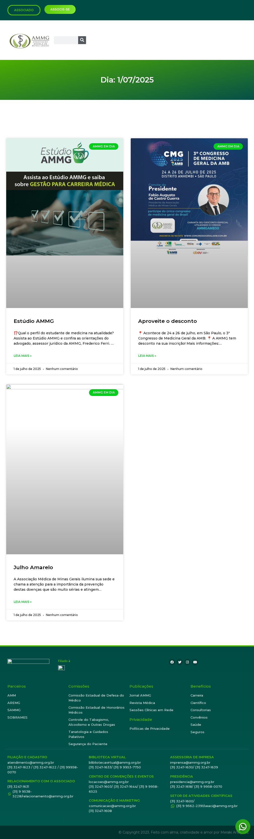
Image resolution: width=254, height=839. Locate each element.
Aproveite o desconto (167, 321)
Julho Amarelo (33, 567)
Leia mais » (23, 356)
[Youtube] (195, 662)
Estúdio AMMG (34, 321)
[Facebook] (172, 662)
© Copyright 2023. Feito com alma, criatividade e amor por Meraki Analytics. (184, 832)
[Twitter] (179, 662)
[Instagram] (187, 662)
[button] (243, 40)
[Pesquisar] (82, 40)
